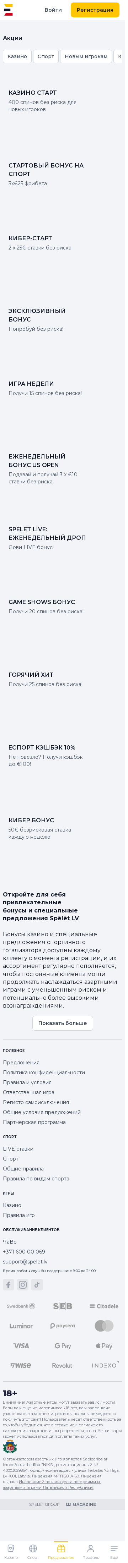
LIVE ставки (18, 1149)
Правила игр (19, 1215)
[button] (8, 1284)
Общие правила (23, 1169)
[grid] (62, 56)
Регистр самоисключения (36, 1102)
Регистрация (95, 10)
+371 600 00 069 (24, 1252)
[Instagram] (22, 1284)
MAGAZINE (84, 1504)
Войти (53, 10)
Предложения (21, 1062)
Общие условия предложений (42, 1112)
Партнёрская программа (34, 1122)
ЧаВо (10, 1242)
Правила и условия (27, 1082)
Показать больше (62, 1023)
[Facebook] (8, 1284)
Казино (12, 1205)
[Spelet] (8, 10)
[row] (17, 56)
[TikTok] (37, 1284)
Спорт (10, 1159)
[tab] (11, 1552)
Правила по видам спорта (36, 1178)
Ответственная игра (28, 1092)
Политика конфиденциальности (44, 1072)
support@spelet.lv (25, 1261)
